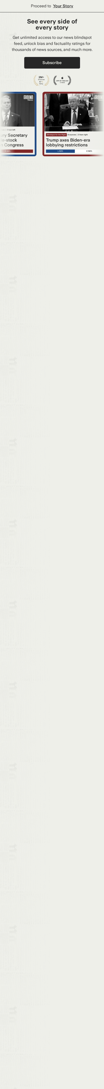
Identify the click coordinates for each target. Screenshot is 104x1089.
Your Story (63, 6)
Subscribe (52, 62)
